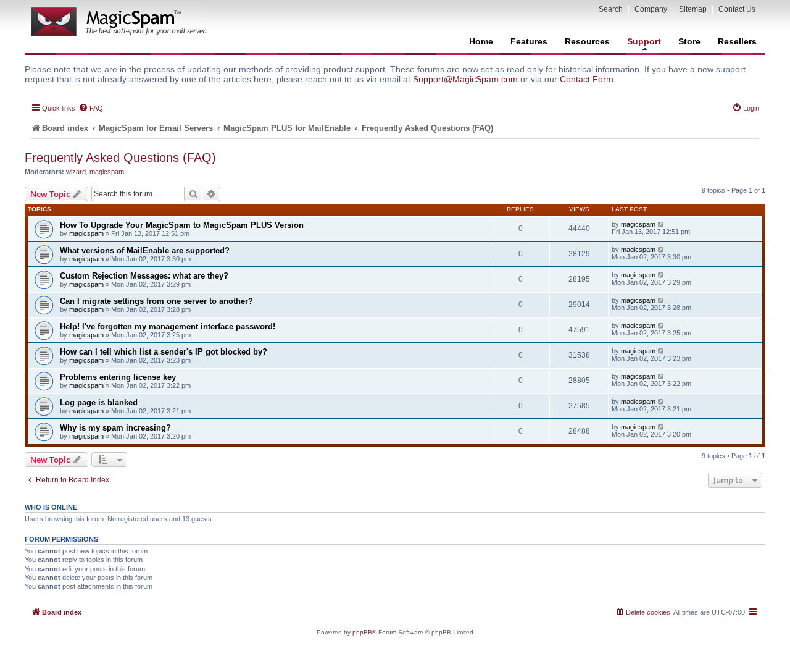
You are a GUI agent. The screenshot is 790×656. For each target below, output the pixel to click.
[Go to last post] (661, 224)
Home (481, 41)
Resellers (737, 41)
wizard (76, 171)
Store (689, 41)
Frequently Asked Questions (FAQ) (120, 157)
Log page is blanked (99, 402)
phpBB (362, 632)
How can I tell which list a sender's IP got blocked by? (163, 351)
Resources (587, 41)
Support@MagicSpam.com (465, 79)
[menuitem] (90, 108)
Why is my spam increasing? (115, 427)
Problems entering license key (118, 377)
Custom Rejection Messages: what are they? (144, 275)
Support (644, 41)
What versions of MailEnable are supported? (145, 250)
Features (528, 41)
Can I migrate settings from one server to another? (156, 301)
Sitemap (693, 9)
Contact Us (736, 9)
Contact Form (586, 79)
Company (650, 9)
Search (611, 9)
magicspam (106, 171)
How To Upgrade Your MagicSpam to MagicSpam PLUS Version (182, 225)
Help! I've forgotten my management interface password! (167, 326)
